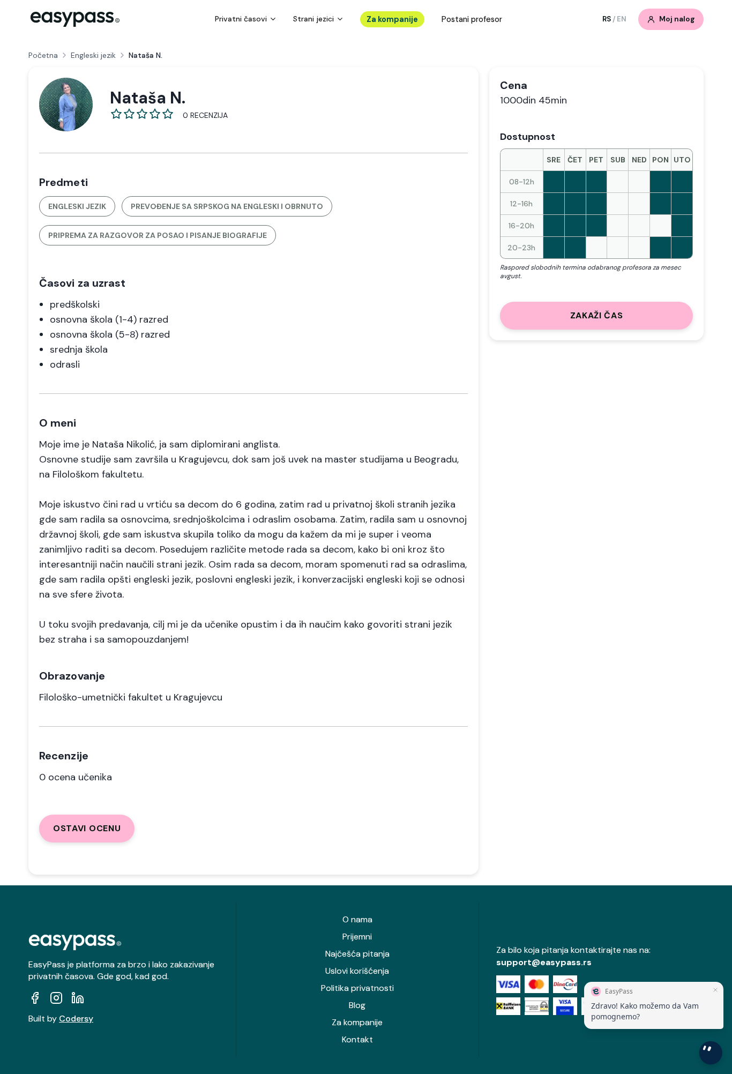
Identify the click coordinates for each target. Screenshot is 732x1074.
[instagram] (56, 997)
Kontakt (357, 1039)
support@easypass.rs (544, 962)
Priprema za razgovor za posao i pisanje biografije (157, 235)
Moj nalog (677, 19)
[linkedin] (77, 997)
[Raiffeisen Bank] (508, 1006)
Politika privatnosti (357, 988)
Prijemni (357, 936)
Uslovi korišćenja (357, 970)
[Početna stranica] (75, 19)
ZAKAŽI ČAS (596, 315)
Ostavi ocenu (87, 828)
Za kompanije (392, 19)
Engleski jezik (93, 55)
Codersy (76, 1018)
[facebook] (34, 997)
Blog (357, 1005)
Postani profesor (472, 19)
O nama (357, 919)
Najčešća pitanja (357, 953)
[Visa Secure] (565, 1006)
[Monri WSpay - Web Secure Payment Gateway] (537, 1006)
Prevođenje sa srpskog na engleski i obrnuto (227, 206)
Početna (43, 55)
